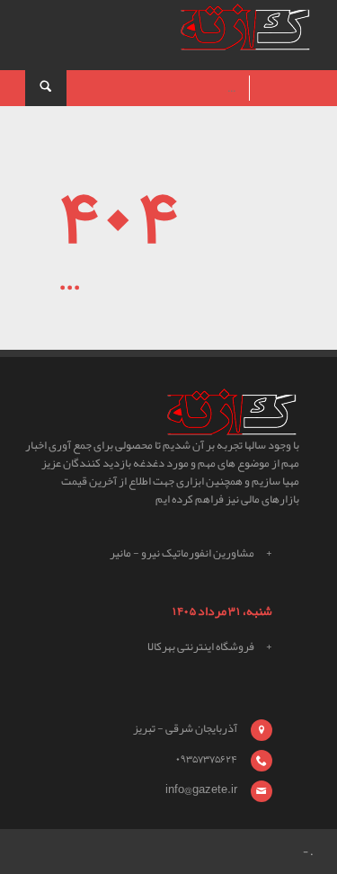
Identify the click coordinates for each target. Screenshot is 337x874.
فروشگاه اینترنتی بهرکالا (200, 646)
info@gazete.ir (201, 789)
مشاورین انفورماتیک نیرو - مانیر (182, 553)
